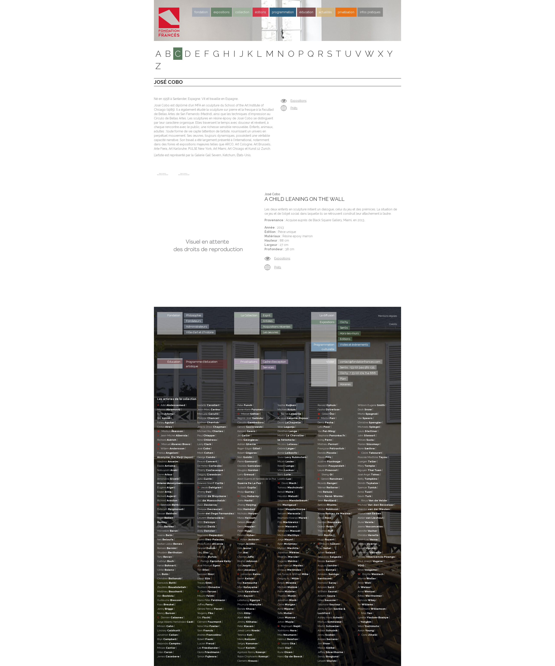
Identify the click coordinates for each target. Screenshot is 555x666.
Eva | (244, 565)
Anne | (367, 591)
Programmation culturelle (324, 347)
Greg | (248, 496)
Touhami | (209, 587)
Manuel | (174, 444)
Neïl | (166, 539)
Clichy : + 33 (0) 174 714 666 (358, 373)
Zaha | (245, 500)
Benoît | (286, 491)
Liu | (163, 574)
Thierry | (211, 470)
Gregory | (209, 474)
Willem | (171, 448)
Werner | (329, 487)
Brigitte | (371, 574)
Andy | (206, 530)
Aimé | (286, 608)
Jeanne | (368, 543)
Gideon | (326, 526)
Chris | (244, 613)
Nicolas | (288, 444)
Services (268, 367)
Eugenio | (288, 561)
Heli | (326, 491)
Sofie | (286, 613)
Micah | (286, 461)
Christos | (369, 535)
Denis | (246, 526)
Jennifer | (368, 530)
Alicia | (325, 517)
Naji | (248, 582)
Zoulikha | (172, 587)
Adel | (171, 405)
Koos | (166, 604)
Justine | (330, 461)
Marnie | (367, 578)
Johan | (286, 621)
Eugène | (166, 487)
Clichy (344, 322)
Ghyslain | (170, 552)
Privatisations (248, 361)
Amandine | (168, 478)
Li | (365, 621)
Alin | (166, 595)
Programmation (283, 12)
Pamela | (214, 561)
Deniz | (326, 422)
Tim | (203, 569)
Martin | (292, 435)
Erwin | (285, 647)
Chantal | (246, 556)
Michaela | (369, 426)
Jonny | (166, 608)
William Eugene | (372, 405)
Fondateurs (193, 321)
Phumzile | (250, 604)
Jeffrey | (331, 652)
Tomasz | (291, 487)
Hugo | (327, 539)
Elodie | (167, 465)
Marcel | (249, 413)
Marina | (169, 409)
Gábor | (327, 413)
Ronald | (327, 405)
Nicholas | (248, 513)
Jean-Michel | (173, 435)
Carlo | (368, 634)
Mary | (367, 465)
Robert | (205, 639)
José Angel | (369, 474)
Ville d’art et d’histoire (200, 332)
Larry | (204, 444)
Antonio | (327, 595)
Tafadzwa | (289, 530)
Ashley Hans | (331, 617)
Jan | (211, 500)
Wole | (287, 426)
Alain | (207, 504)
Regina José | (250, 418)
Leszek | (328, 660)
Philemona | (372, 608)
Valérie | (165, 535)
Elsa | (325, 548)
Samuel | (330, 522)
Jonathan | (168, 634)
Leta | (324, 426)
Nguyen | (370, 470)
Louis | (368, 431)
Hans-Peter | (211, 600)
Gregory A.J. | (289, 578)
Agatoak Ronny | (251, 652)
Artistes (268, 321)
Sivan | (293, 457)
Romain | (167, 548)
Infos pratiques (370, 12)
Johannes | (249, 574)
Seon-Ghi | (168, 504)
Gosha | (329, 409)
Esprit (266, 315)
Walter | (329, 509)
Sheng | (326, 474)
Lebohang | (249, 600)
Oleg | (203, 552)
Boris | (285, 474)
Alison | (248, 539)
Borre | (367, 448)
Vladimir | (168, 461)
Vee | (366, 418)
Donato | (328, 452)
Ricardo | (328, 483)
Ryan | (288, 543)
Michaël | (288, 587)
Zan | (243, 552)
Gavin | (365, 496)
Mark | (205, 452)
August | (328, 565)
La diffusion (327, 315)
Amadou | (329, 574)
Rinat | (368, 569)
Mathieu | (207, 556)
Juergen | (368, 461)
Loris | (246, 474)
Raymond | (210, 535)
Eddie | (166, 413)
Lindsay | (169, 630)
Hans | (291, 656)
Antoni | (287, 582)
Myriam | (289, 548)
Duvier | (216, 513)
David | (290, 422)
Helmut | (288, 639)
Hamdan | (328, 582)
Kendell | (247, 431)
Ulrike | (166, 569)
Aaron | (366, 630)
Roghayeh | (290, 626)
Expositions (222, 12)
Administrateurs (196, 326)
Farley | (166, 422)
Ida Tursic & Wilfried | (294, 574)
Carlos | (165, 426)
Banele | (246, 608)
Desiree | (207, 548)
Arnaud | (293, 418)
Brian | (365, 582)
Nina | (207, 439)
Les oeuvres (270, 332)
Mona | (247, 517)
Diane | (165, 474)
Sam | (205, 630)
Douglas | (248, 470)
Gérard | (250, 426)
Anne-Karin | (250, 409)
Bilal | (246, 509)
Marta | (368, 413)
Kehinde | (367, 600)
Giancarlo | (167, 582)
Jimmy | (247, 621)
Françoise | (331, 448)
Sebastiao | (330, 556)
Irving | (325, 439)
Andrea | (209, 634)
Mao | (365, 613)
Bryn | (167, 639)
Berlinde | (212, 496)
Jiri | (244, 435)
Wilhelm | (328, 591)
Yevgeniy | (206, 613)
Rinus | (373, 500)
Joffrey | (205, 604)
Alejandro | (169, 643)
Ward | (369, 626)
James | (169, 656)
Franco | (168, 452)
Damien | (170, 617)
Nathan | (208, 422)
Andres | (328, 639)
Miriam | (166, 626)
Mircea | (167, 647)
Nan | (245, 457)
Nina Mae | (208, 626)
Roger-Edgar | (249, 448)
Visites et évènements (354, 344)
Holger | (246, 543)
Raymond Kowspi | (293, 517)
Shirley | (377, 556)
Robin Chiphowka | (253, 656)
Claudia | (251, 422)
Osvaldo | (249, 465)
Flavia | (325, 457)
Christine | (370, 422)
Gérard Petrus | (210, 608)
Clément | (209, 621)
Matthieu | (170, 591)
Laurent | (211, 517)
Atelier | (371, 517)
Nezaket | (206, 574)
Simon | (207, 656)
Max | (288, 634)
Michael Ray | (210, 431)
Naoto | (248, 591)
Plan (343, 378)
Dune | (366, 522)
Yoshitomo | (288, 630)
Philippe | (208, 418)
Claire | (287, 604)
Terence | (245, 634)
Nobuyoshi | (167, 470)
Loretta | (285, 478)
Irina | (248, 439)
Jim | (324, 643)
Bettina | (328, 504)
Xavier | (288, 526)
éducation (306, 12)
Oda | (244, 548)
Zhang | (204, 491)
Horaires (345, 384)
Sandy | (329, 656)
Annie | (288, 452)
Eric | (204, 617)
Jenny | (327, 634)
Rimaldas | (370, 552)
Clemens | (248, 660)
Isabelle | (208, 405)
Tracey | (205, 582)
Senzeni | (290, 513)
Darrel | (204, 578)
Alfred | (370, 595)
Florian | (369, 444)
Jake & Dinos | (212, 426)
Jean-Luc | (368, 539)
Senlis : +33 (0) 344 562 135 (357, 367)
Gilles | (166, 526)
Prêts (294, 108)
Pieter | (245, 530)
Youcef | (246, 647)
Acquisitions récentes (276, 326)
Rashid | (248, 561)
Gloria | (209, 652)
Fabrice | (246, 535)
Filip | (289, 522)
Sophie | (287, 405)
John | (205, 478)
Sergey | (248, 643)
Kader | (165, 491)
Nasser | (167, 513)
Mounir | (206, 595)
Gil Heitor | (210, 465)
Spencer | (368, 487)
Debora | (246, 522)
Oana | (207, 591)
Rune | (286, 652)
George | (206, 457)
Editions (345, 339)
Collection (242, 12)
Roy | (164, 418)
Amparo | (326, 587)
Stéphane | (293, 500)
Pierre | (247, 461)
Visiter (330, 361)
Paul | (206, 435)
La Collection (249, 315)
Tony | (165, 556)
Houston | (288, 496)
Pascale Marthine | (373, 457)
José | (204, 448)
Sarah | (246, 578)
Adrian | (247, 444)
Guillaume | (170, 600)
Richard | (167, 439)
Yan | (327, 431)
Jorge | (286, 539)
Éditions (260, 12)
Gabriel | (287, 448)
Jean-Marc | (209, 409)
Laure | (328, 470)
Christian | (170, 578)
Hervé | (167, 565)
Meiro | (246, 639)
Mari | (248, 587)
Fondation (201, 12)
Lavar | (287, 617)
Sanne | (327, 569)
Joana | (371, 526)
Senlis (344, 327)
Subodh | (247, 487)
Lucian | (206, 643)
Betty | (368, 478)
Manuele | (208, 413)
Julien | (327, 552)
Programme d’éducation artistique (201, 364)
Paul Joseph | (371, 561)
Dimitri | (369, 483)
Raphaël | (207, 526)
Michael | (287, 409)
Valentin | (374, 509)
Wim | (206, 522)
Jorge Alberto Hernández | (175, 621)
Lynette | (374, 617)
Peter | (245, 405)
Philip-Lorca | (211, 543)
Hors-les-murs (349, 333)
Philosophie (193, 315)
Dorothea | (288, 431)
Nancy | (166, 613)
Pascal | (207, 461)
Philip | (246, 491)
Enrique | (290, 569)
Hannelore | (168, 530)
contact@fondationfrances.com (360, 361)
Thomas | (287, 595)
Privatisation (346, 12)
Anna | (365, 491)
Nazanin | (332, 465)
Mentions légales (387, 316)
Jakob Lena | (249, 630)
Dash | (365, 409)
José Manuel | (209, 565)
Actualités (325, 12)
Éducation (173, 361)
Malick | (327, 647)
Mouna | (329, 543)
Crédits (393, 324)
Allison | (328, 630)
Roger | (166, 517)
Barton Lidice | (170, 543)
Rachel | (290, 413)
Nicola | (327, 561)
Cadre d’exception (274, 361)
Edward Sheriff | (211, 483)
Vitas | (286, 470)
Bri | (366, 604)
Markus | (170, 431)
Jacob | (210, 487)
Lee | (208, 647)
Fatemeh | (171, 509)
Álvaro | (211, 539)
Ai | (365, 587)
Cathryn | (166, 561)
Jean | (328, 500)
